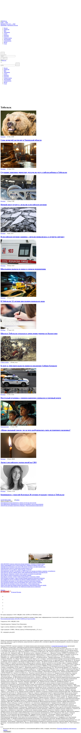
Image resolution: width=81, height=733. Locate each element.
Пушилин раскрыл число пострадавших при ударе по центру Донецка (21, 582)
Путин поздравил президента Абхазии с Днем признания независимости (22, 505)
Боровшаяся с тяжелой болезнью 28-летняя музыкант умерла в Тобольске (32, 495)
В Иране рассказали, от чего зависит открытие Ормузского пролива (21, 581)
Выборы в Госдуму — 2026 (8, 24)
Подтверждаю (7, 731)
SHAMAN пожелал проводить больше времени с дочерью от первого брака (23, 564)
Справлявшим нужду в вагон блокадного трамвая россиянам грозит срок (22, 565)
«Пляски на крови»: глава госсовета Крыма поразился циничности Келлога (23, 578)
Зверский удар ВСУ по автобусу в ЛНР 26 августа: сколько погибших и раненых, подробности (28, 571)
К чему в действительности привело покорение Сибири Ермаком (29, 366)
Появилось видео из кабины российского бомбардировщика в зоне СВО (22, 579)
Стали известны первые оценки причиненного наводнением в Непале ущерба (23, 585)
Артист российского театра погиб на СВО (19, 462)
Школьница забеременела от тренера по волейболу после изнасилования (22, 504)
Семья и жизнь (5, 362)
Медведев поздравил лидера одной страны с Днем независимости (20, 584)
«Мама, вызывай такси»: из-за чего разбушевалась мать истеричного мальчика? (35, 430)
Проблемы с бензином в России (9, 25)
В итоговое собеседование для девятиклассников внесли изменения (21, 586)
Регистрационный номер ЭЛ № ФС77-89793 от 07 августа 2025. (18, 618)
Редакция (13, 592)
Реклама (19, 592)
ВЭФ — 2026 (4, 22)
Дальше (3, 590)
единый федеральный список (59, 646)
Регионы (3, 136)
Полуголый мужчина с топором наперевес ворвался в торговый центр (31, 398)
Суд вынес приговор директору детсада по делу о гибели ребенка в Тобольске (34, 172)
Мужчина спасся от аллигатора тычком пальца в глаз (16, 568)
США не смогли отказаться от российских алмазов (16, 575)
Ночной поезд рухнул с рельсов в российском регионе (24, 205)
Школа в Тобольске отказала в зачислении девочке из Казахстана (29, 333)
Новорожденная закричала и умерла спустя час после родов (18, 502)
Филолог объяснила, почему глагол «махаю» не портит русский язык (21, 574)
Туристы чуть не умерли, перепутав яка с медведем (16, 569)
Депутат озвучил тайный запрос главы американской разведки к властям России (24, 572)
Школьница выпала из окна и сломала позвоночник (23, 269)
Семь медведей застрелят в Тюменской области (21, 140)
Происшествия (5, 426)
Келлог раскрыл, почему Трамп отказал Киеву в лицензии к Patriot (20, 576)
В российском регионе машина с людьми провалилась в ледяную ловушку (32, 237)
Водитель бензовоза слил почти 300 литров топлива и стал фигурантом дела (23, 566)
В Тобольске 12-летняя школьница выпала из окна (23, 301)
